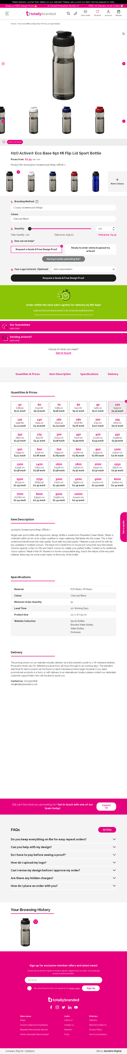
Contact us (106, 806)
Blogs (22, 1020)
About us (68, 1020)
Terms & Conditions (98, 1034)
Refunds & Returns (98, 1025)
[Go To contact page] (75, 13)
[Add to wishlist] (3, 142)
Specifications (89, 374)
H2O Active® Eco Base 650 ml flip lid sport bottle (39, 24)
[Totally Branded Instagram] (57, 1007)
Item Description (60, 374)
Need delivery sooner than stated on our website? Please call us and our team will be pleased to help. (63, 2)
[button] (123, 63)
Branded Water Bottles (82, 625)
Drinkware (76, 632)
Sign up (91, 988)
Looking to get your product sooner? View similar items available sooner (63, 310)
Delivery (113, 374)
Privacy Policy (95, 1029)
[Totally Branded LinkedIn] (69, 1007)
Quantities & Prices (27, 374)
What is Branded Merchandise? (34, 1034)
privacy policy (74, 988)
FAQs (66, 1034)
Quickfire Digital (113, 1051)
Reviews (68, 1029)
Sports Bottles (78, 621)
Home (13, 24)
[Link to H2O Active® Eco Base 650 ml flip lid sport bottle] (25, 932)
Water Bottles (77, 628)
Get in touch (63, 353)
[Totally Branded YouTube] (76, 1007)
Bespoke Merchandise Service (34, 1029)
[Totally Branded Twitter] (63, 1007)
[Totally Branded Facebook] (51, 1007)
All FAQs (107, 830)
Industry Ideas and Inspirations (34, 1025)
